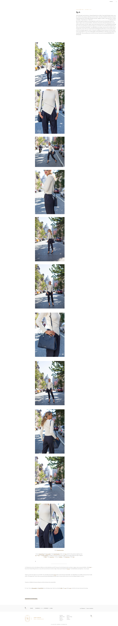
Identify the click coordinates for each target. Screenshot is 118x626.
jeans (70, 588)
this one (68, 568)
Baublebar (60, 556)
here (65, 553)
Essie (73, 556)
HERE (61, 588)
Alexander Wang (41, 553)
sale (64, 555)
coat (65, 588)
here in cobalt (48, 553)
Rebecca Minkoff (45, 555)
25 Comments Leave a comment (86, 608)
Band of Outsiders (57, 553)
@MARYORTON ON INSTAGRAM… (31, 598)
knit (90, 567)
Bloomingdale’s (34, 588)
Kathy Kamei (67, 556)
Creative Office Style (80, 9)
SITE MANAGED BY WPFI (64, 624)
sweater (55, 574)
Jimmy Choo (52, 556)
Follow (111, 1)
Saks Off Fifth (40, 588)
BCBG (46, 556)
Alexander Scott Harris (60, 550)
